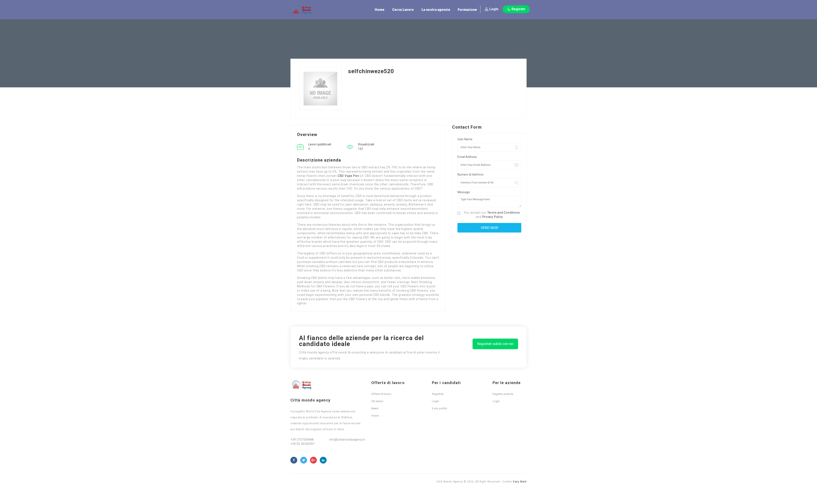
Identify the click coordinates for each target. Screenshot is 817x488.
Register (518, 9)
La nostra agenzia (435, 10)
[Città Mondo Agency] (303, 10)
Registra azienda (503, 394)
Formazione (467, 10)
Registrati (438, 394)
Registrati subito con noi (495, 344)
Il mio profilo (439, 408)
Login (493, 9)
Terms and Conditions (503, 212)
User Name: (465, 139)
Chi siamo (377, 401)
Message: (463, 192)
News (374, 408)
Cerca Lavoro (403, 10)
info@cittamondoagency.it (347, 439)
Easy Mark (520, 481)
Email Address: (467, 157)
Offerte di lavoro (381, 394)
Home (379, 10)
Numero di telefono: (470, 174)
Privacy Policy (492, 216)
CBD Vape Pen (348, 175)
